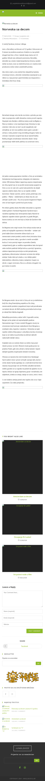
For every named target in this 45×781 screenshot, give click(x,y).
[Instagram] (24, 6)
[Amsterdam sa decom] (6, 720)
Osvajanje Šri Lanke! (22, 537)
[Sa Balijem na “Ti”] (6, 729)
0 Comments (25, 38)
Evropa (17, 36)
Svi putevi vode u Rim (22, 574)
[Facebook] (21, 6)
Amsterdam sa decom (22, 496)
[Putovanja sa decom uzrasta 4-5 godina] (6, 709)
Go (38, 663)
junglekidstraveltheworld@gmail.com (24, 3)
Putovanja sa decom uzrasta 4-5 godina (25, 709)
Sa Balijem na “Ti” (17, 728)
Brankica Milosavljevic (10, 38)
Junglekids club (24, 36)
